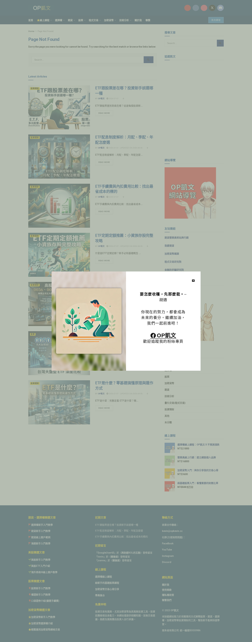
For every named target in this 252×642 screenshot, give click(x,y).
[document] (126, 321)
